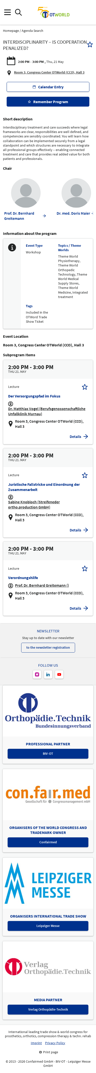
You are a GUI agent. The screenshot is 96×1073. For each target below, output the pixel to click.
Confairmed (48, 842)
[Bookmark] (90, 45)
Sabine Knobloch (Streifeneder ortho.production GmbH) (34, 504)
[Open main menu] (7, 12)
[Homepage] (53, 12)
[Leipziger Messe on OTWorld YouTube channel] (59, 674)
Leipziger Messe (48, 925)
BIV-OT (48, 753)
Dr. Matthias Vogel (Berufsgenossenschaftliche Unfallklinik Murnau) (46, 411)
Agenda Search (32, 31)
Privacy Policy (55, 1043)
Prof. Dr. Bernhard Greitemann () (42, 585)
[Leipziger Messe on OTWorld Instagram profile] (37, 674)
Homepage (11, 31)
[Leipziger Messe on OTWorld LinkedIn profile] (48, 674)
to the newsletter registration (48, 647)
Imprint (36, 1043)
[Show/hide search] (18, 12)
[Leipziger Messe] (88, 12)
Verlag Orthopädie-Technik (48, 1009)
